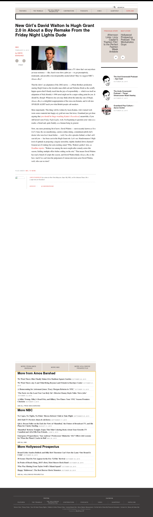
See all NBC (22, 442)
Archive (33, 186)
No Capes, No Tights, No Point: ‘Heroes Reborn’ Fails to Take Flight (45, 415)
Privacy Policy (26, 507)
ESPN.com (130, 11)
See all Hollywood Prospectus (31, 474)
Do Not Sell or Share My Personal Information (107, 507)
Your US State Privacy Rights (39, 507)
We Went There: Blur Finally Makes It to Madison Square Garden (45, 379)
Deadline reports (37, 148)
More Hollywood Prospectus (82, 367)
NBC (17, 47)
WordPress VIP (80, 511)
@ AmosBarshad (47, 186)
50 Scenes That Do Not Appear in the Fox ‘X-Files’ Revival (42, 458)
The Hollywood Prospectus (53, 10)
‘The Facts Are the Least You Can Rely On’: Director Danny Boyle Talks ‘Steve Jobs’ (52, 393)
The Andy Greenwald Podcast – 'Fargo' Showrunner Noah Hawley (125, 93)
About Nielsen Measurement (85, 507)
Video (99, 11)
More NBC (55, 367)
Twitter (24, 60)
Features (23, 11)
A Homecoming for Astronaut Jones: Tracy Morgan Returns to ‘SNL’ (46, 389)
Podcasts (84, 11)
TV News (32, 171)
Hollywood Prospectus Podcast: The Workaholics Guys (128, 39)
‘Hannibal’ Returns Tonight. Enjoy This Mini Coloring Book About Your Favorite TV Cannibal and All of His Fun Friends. (52, 430)
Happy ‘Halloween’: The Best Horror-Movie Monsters (39, 470)
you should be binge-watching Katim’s (60, 116)
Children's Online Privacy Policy (56, 507)
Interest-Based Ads (71, 507)
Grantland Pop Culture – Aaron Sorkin (124, 106)
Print (20, 65)
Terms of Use (17, 507)
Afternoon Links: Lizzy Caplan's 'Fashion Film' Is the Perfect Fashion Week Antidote (111, 43)
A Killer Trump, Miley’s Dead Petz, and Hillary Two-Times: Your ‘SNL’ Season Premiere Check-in (54, 400)
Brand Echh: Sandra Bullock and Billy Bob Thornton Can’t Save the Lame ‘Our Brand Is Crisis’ (54, 453)
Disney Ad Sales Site (133, 507)
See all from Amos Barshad (29, 406)
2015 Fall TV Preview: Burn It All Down (34, 419)
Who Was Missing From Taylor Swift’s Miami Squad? (40, 466)
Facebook (17, 60)
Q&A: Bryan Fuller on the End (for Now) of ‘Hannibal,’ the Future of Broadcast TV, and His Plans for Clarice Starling (55, 424)
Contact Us (124, 507)
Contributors (69, 11)
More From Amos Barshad (28, 367)
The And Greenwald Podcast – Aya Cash (126, 77)
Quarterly (115, 11)
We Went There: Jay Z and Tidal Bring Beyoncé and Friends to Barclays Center (50, 382)
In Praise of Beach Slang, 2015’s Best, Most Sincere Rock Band (43, 462)
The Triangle (38, 11)
